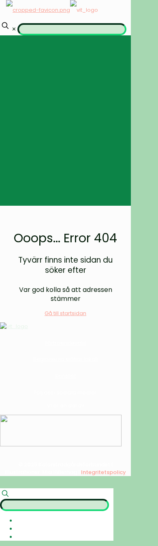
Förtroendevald (65, 343)
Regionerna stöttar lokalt (65, 359)
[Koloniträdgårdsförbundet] (52, 10)
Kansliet (65, 376)
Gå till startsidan (65, 313)
